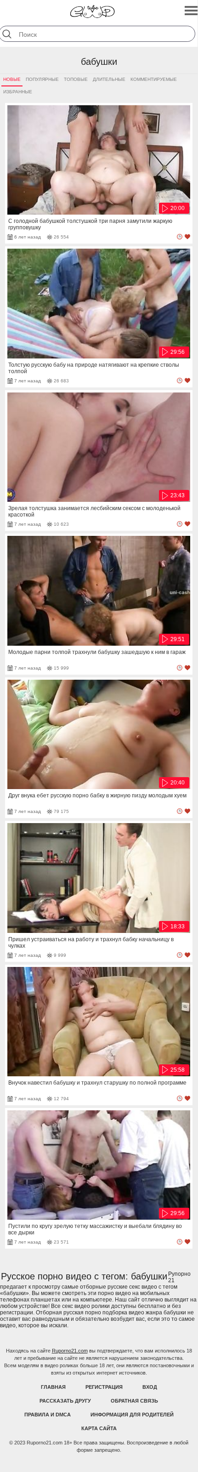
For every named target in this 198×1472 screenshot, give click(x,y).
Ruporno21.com (70, 1350)
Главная (53, 1387)
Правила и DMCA (47, 1414)
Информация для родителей (132, 1414)
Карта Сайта (99, 1428)
